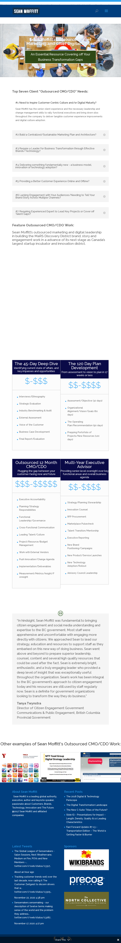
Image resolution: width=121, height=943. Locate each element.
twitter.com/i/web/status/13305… (33, 892)
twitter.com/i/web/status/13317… (32, 866)
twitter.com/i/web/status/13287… (32, 917)
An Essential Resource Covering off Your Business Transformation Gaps (60, 57)
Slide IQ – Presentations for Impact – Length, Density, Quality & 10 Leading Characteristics (86, 818)
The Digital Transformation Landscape (86, 805)
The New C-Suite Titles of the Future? (86, 810)
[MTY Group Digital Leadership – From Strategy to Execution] (60, 781)
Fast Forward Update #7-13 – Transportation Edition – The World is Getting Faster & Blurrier (86, 831)
